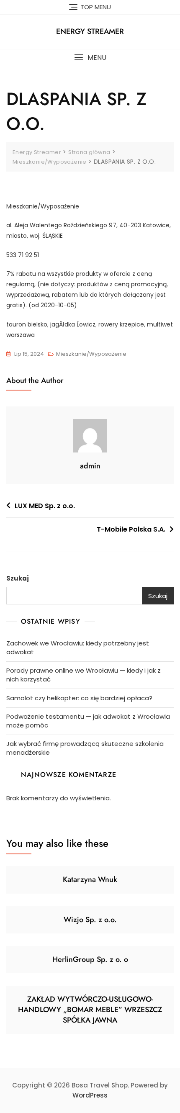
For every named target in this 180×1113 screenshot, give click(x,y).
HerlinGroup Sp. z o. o (90, 959)
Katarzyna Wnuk (90, 879)
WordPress (90, 1095)
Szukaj (17, 578)
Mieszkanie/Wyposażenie (91, 354)
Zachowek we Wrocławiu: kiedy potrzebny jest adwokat (77, 647)
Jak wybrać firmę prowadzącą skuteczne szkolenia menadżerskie (85, 748)
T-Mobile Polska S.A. (131, 529)
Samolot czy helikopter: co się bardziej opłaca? (79, 698)
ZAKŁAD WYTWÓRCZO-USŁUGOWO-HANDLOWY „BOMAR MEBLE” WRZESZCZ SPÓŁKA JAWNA (90, 1010)
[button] (90, 58)
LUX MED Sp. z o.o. (45, 506)
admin (90, 465)
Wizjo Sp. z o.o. (90, 919)
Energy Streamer (90, 31)
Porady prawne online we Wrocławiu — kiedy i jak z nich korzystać (83, 675)
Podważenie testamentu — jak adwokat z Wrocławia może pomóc (88, 721)
